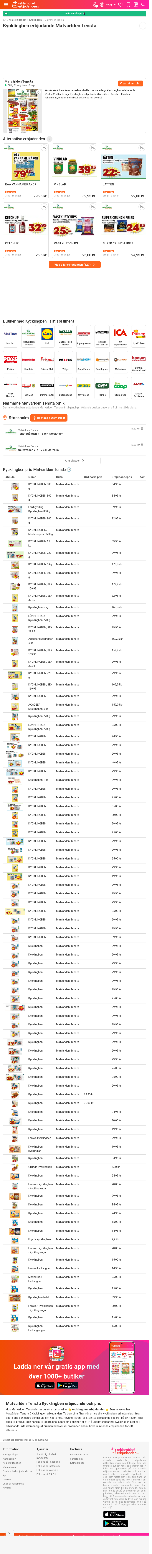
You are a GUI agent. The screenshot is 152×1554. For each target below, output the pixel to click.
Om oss (7, 1479)
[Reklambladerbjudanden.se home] (25, 4)
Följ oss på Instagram (48, 1466)
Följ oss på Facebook (48, 1461)
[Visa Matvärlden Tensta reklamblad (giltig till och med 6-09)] (22, 111)
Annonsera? (9, 1458)
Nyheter (7, 1487)
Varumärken (9, 1467)
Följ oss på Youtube (47, 1470)
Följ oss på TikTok (47, 1474)
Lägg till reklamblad (13, 1483)
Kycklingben (35, 20)
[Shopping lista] (136, 5)
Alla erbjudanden (17, 20)
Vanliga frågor (10, 1454)
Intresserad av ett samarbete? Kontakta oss (79, 1458)
